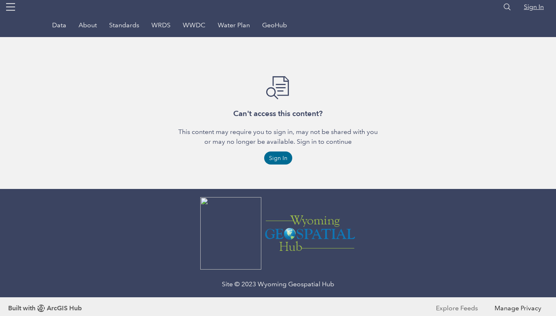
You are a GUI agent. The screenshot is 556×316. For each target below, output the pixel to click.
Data (59, 25)
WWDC (194, 25)
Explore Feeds (457, 308)
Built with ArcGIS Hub (45, 308)
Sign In (534, 7)
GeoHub (274, 25)
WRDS (161, 25)
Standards (124, 25)
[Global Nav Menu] (10, 7)
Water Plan (234, 25)
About (88, 25)
